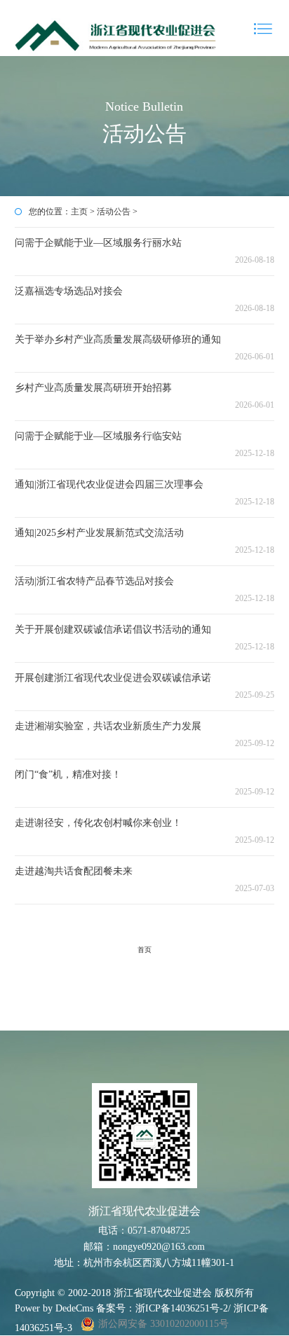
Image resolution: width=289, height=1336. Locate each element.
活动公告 (113, 211)
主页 (79, 211)
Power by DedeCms (54, 1308)
